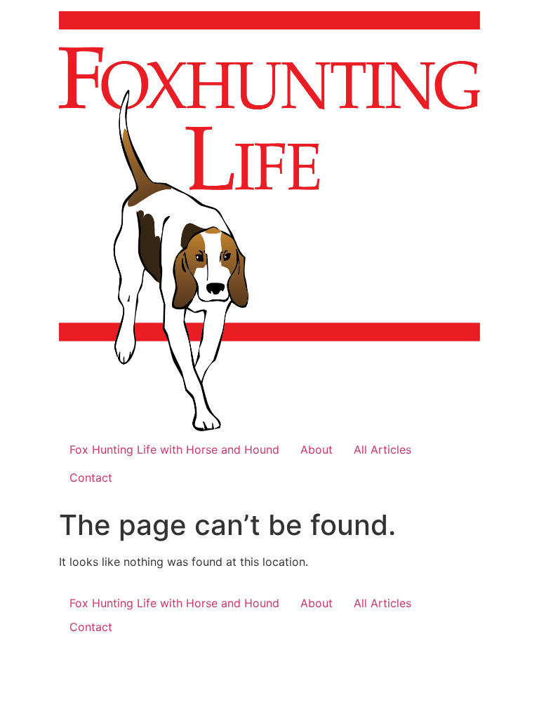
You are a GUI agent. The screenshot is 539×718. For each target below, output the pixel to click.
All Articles (382, 449)
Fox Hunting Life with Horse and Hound (174, 449)
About (316, 449)
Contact (90, 477)
